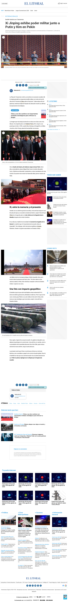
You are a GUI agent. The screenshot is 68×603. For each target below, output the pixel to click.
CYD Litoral (25, 582)
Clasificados (19, 582)
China (22, 101)
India (18, 403)
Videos (30, 403)
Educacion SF (64, 582)
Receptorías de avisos (22, 589)
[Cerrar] (45, 87)
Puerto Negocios (53, 582)
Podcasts (30, 582)
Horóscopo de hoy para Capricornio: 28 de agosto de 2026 (57, 115)
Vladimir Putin (29, 124)
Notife (58, 582)
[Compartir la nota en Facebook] (17, 85)
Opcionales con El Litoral (60, 589)
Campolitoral (4, 582)
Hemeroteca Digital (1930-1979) (8, 589)
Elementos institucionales (48, 589)
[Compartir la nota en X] (20, 85)
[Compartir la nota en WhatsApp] (23, 85)
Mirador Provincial (37, 582)
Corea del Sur (42, 403)
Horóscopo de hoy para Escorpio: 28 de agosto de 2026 (57, 125)
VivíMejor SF (45, 582)
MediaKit (34, 591)
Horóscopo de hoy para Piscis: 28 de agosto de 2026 (57, 105)
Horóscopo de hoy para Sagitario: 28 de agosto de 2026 (57, 120)
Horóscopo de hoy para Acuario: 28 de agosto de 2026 (57, 110)
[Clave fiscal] (65, 599)
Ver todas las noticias (53, 129)
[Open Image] (3, 37)
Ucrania (39, 226)
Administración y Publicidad (34, 589)
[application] (23, 191)
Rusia (14, 403)
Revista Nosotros (11, 582)
